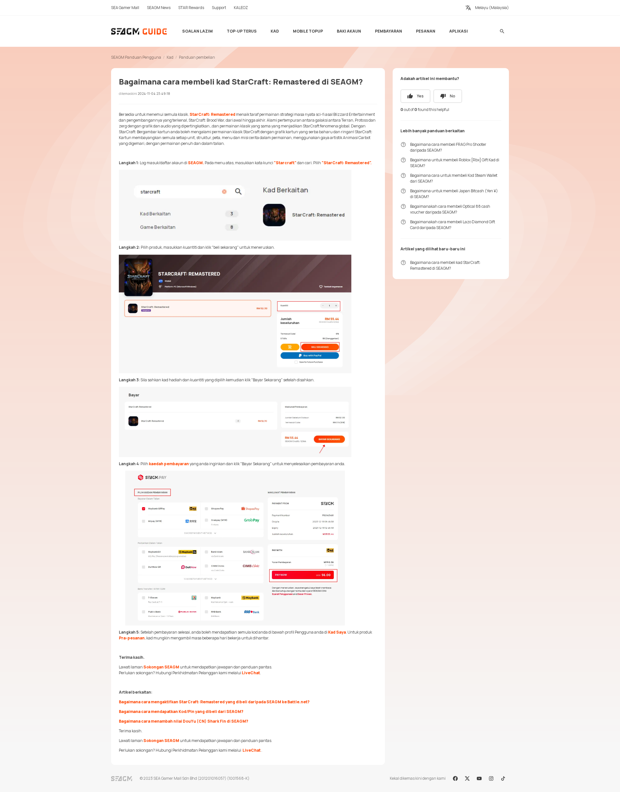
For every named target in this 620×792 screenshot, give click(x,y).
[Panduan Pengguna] (139, 31)
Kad (170, 57)
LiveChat (251, 673)
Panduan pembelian (197, 57)
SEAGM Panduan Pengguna (136, 57)
